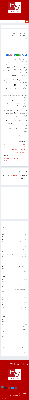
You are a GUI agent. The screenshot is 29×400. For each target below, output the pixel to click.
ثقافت (24, 339)
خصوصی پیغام (24, 309)
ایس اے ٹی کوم (18, 135)
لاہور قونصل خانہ (22, 268)
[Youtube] (9, 388)
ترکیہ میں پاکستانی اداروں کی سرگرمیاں (17, 286)
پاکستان (25, 249)
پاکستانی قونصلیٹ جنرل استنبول (18, 291)
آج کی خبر (25, 231)
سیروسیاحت (23, 341)
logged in (16, 175)
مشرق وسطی (24, 349)
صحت (25, 343)
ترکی (12, 135)
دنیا (26, 314)
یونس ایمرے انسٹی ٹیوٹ (20, 273)
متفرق (24, 271)
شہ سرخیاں (24, 321)
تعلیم (25, 299)
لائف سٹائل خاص (24, 347)
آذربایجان (24, 229)
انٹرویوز (25, 236)
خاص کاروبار (24, 307)
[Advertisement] (14, 203)
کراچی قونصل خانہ (22, 266)
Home (26, 26)
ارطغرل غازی (24, 234)
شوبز (26, 324)
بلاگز (26, 246)
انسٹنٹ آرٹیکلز (23, 241)
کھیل (26, 333)
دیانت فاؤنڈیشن (22, 261)
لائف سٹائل (24, 336)
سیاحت (25, 319)
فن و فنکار (24, 326)
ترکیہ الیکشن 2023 (22, 284)
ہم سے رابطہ (12, 398)
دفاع (26, 311)
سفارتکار (23, 263)
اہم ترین (25, 244)
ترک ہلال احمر (23, 256)
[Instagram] (5, 388)
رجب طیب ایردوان (23, 316)
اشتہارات (4, 398)
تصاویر (25, 297)
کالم (26, 331)
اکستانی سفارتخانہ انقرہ (20, 289)
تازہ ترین (24, 276)
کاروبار (25, 329)
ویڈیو (25, 351)
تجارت (25, 279)
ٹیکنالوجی (21, 26)
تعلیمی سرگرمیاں (23, 302)
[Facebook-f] (16, 388)
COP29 (25, 227)
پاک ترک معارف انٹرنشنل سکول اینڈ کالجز (16, 254)
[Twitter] (12, 388)
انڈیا (25, 239)
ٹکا (25, 259)
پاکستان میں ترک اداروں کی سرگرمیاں (18, 251)
